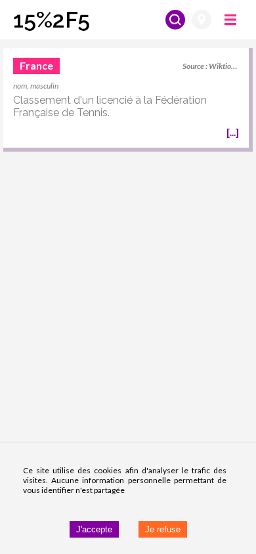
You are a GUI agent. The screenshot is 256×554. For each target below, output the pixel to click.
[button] (51, 20)
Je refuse (163, 529)
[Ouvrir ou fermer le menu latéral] (230, 20)
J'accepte (94, 529)
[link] (126, 100)
